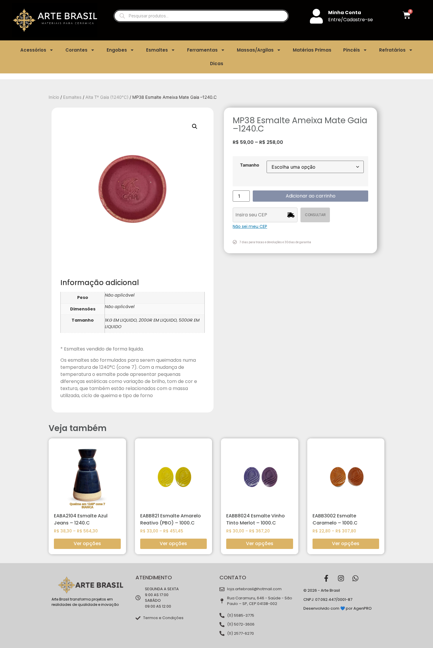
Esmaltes (157, 50)
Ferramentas (202, 50)
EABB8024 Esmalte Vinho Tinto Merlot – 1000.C (255, 519)
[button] (194, 126)
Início (54, 97)
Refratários (392, 50)
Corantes (76, 50)
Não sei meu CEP (250, 226)
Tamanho (249, 165)
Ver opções (87, 543)
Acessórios (33, 50)
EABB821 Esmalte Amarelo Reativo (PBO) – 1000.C (170, 519)
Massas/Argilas (255, 50)
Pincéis (351, 50)
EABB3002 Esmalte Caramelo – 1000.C (335, 519)
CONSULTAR (315, 214)
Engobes (117, 50)
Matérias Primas (312, 50)
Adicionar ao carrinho (311, 196)
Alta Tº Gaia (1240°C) (106, 97)
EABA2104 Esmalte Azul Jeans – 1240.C (81, 519)
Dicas (216, 63)
